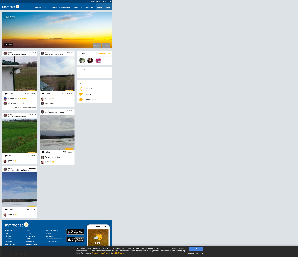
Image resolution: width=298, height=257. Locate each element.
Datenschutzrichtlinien (54, 239)
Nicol (10, 53)
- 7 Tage (8, 239)
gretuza (11, 160)
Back (9, 45)
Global (96, 45)
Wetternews (89, 7)
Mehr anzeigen (105, 53)
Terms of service (52, 230)
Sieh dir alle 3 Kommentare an (25, 108)
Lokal (106, 45)
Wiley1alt (48, 157)
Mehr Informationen (195, 253)
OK (196, 248)
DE (103, 1)
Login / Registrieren (92, 1)
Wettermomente (103, 7)
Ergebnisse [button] (82, 83)
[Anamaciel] (90, 60)
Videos (54, 7)
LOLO (10, 98)
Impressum (50, 236)
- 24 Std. (8, 233)
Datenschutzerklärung (100, 253)
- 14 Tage (8, 241)
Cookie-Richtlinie (118, 253)
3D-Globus (77, 7)
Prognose (37, 7)
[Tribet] (82, 60)
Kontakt (48, 233)
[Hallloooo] (98, 60)
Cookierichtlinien (52, 241)
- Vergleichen (10, 244)
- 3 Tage (8, 236)
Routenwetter (65, 7)
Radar (45, 7)
